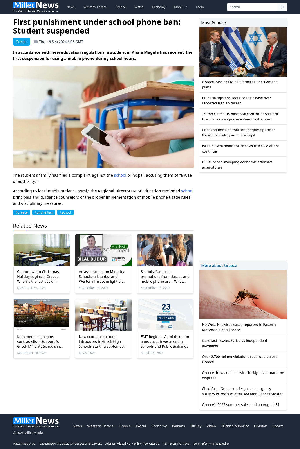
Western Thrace (95, 7)
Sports (278, 426)
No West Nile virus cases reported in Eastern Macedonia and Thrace (239, 327)
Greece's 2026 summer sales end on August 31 (241, 404)
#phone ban (44, 212)
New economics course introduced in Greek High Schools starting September (102, 341)
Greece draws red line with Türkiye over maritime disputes (243, 375)
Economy (158, 7)
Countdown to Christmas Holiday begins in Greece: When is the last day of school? (38, 276)
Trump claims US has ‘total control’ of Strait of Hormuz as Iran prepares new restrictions (240, 116)
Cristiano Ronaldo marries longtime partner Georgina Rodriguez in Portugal (238, 133)
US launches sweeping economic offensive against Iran (237, 165)
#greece (22, 212)
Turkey (195, 426)
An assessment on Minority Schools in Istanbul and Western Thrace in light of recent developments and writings (101, 276)
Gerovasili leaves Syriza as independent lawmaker (234, 343)
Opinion (260, 426)
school (120, 175)
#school (65, 212)
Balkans (178, 426)
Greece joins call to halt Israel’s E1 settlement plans (239, 84)
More (178, 7)
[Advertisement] (243, 216)
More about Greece (219, 265)
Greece (121, 7)
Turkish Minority (235, 426)
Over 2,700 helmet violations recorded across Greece (239, 359)
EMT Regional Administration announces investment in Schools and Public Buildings (165, 341)
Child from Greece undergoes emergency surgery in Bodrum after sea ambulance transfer (242, 391)
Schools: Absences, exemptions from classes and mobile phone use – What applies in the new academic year (165, 276)
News (71, 7)
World (139, 7)
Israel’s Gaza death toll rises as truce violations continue (241, 149)
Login (200, 7)
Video (211, 426)
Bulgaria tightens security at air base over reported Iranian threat (236, 100)
